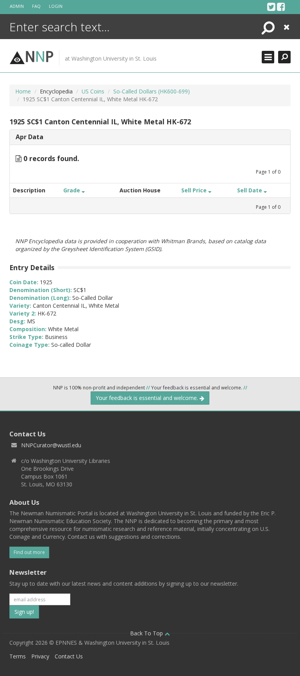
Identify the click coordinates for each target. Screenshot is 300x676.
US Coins (93, 91)
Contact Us (69, 656)
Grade (72, 190)
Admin (17, 6)
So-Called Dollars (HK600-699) (151, 91)
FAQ (36, 6)
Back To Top (147, 633)
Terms (17, 656)
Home (23, 91)
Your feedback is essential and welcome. (148, 398)
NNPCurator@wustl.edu (51, 445)
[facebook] (281, 6)
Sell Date (250, 190)
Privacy (40, 656)
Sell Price (194, 190)
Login (55, 6)
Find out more (29, 552)
